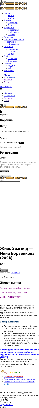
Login (8, 176)
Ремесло (8, 47)
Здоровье (9, 37)
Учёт (10, 68)
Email (3, 158)
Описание (9, 277)
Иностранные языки (14, 39)
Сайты (7, 56)
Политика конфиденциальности (19, 379)
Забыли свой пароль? (10, 147)
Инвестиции (14, 30)
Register (3, 176)
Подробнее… (6, 405)
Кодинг (11, 66)
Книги (11, 15)
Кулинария (13, 49)
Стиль (11, 25)
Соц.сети (12, 61)
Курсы (7, 13)
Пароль (4, 138)
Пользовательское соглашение (19, 381)
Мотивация (13, 44)
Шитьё (11, 54)
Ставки (11, 35)
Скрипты (12, 59)
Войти (21, 143)
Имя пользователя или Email (14, 131)
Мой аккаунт (6, 86)
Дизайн (7, 20)
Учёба (11, 18)
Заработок (9, 27)
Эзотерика (9, 70)
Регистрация (4, 171)
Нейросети (13, 32)
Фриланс (8, 63)
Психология (10, 42)
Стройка (12, 51)
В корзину (4, 270)
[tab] (21, 277)
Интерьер (13, 23)
